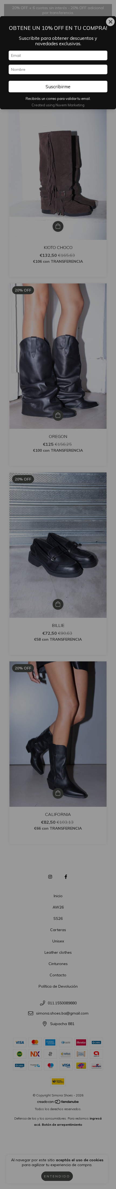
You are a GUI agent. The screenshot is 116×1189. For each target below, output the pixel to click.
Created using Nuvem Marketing (58, 105)
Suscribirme (58, 86)
